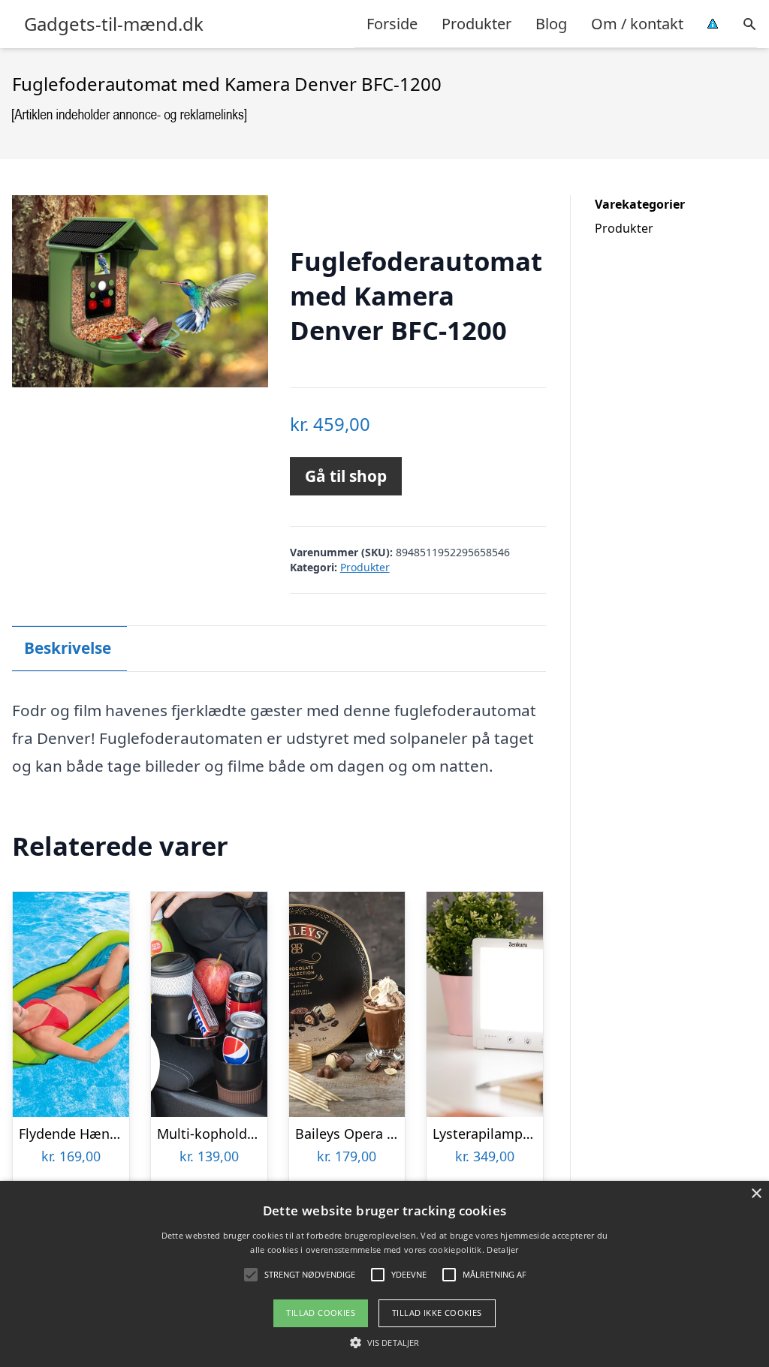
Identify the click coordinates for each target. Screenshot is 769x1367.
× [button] (755, 1194)
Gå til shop (346, 475)
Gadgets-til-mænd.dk (114, 24)
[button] (384, 1342)
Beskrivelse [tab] (67, 647)
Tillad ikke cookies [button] (437, 1312)
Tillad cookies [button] (320, 1312)
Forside (392, 24)
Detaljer (502, 1249)
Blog (551, 24)
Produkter (476, 24)
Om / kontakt (637, 24)
